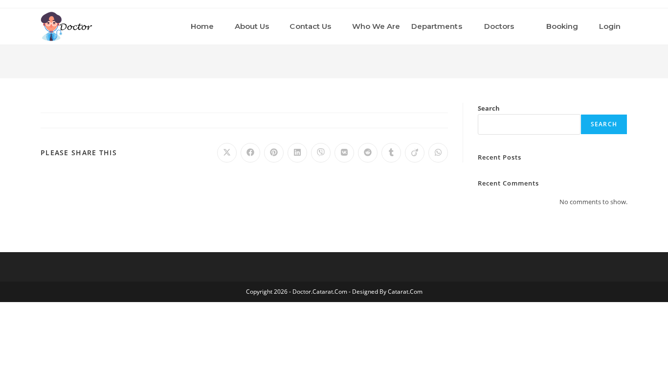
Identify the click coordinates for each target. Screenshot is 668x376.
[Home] (625, 58)
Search (489, 108)
